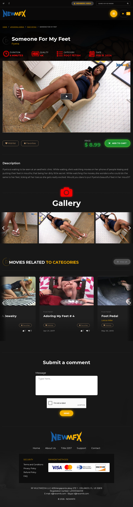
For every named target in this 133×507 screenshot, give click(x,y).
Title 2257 (66, 448)
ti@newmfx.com (58, 494)
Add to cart (119, 143)
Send (66, 413)
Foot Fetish (48, 312)
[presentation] (3, 228)
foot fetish (31, 27)
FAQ (26, 476)
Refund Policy (30, 472)
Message (41, 373)
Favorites (31, 143)
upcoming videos (17, 27)
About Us (50, 448)
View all (123, 262)
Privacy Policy (30, 468)
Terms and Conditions (33, 464)
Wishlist (11, 143)
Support (81, 448)
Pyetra (15, 43)
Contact (95, 448)
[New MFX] (14, 13)
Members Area (83, 3)
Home (36, 448)
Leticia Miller (107, 320)
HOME (5, 27)
